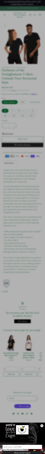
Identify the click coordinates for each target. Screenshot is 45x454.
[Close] (41, 425)
